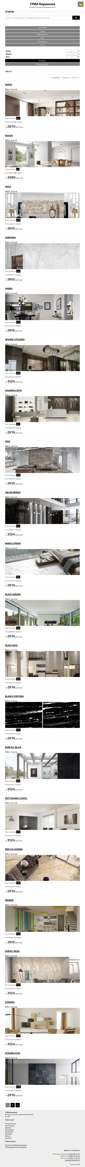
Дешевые (66, 77)
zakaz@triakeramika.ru (72, 1160)
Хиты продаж (9, 1125)
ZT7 (78, 1164)
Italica (7, 89)
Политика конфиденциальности (16, 1145)
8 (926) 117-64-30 (74, 1156)
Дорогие (76, 77)
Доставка (8, 1134)
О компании (9, 1132)
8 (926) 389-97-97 (74, 1154)
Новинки (8, 1127)
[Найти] (76, 18)
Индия (13, 89)
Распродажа (9, 1130)
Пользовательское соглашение (15, 1147)
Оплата (7, 1136)
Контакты (8, 1138)
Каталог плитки (10, 1123)
